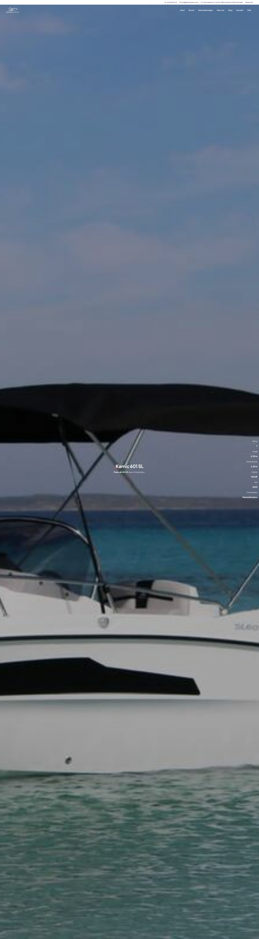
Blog (230, 10)
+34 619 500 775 (171, 2)
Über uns (220, 10)
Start (182, 10)
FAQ (249, 10)
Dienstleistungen (205, 10)
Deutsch (250, 2)
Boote (191, 10)
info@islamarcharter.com (189, 2)
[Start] (12, 10)
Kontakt (239, 10)
